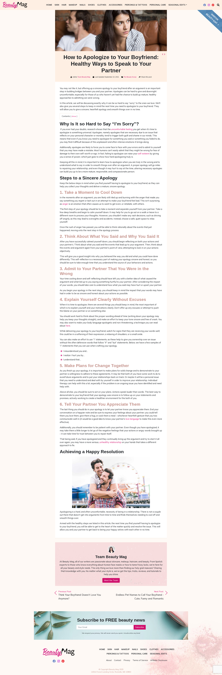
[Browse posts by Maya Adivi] (111, 549)
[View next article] (165, 54)
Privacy (127, 660)
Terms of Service (140, 660)
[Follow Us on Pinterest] (213, 5)
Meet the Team (111, 580)
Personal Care (158, 5)
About (109, 660)
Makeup (73, 5)
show (74, 116)
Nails (82, 5)
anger (65, 204)
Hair (64, 5)
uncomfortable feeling (121, 129)
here (68, 325)
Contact (117, 660)
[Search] (218, 5)
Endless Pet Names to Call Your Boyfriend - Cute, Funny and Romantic (140, 595)
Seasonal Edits (176, 5)
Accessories (115, 5)
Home (49, 5)
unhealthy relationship (110, 442)
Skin (57, 5)
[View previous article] (162, 54)
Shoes (91, 5)
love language (132, 419)
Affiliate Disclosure (158, 660)
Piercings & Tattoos (136, 5)
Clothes (101, 5)
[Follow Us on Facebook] (204, 5)
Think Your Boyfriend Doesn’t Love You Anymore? (79, 595)
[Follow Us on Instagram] (209, 5)
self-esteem (143, 153)
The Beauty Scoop (130, 77)
